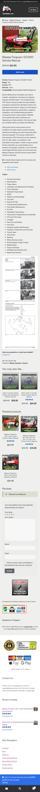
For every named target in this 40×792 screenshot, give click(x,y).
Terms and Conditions (9, 758)
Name (7, 544)
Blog (3, 751)
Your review (9, 517)
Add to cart (20, 72)
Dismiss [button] (5, 782)
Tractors (24, 20)
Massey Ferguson (15, 20)
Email (7, 553)
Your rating (8, 512)
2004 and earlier (12, 167)
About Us (5, 754)
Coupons (5, 748)
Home (6, 20)
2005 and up (11, 170)
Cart (31, 786)
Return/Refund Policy (9, 761)
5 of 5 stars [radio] (13, 514)
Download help (7, 768)
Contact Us (6, 355)
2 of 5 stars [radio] (7, 514)
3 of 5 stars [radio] (9, 514)
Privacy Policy (7, 764)
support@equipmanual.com (30, 1)
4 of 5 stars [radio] (11, 514)
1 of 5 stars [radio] (5, 514)
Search (20, 788)
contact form (28, 627)
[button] (34, 28)
